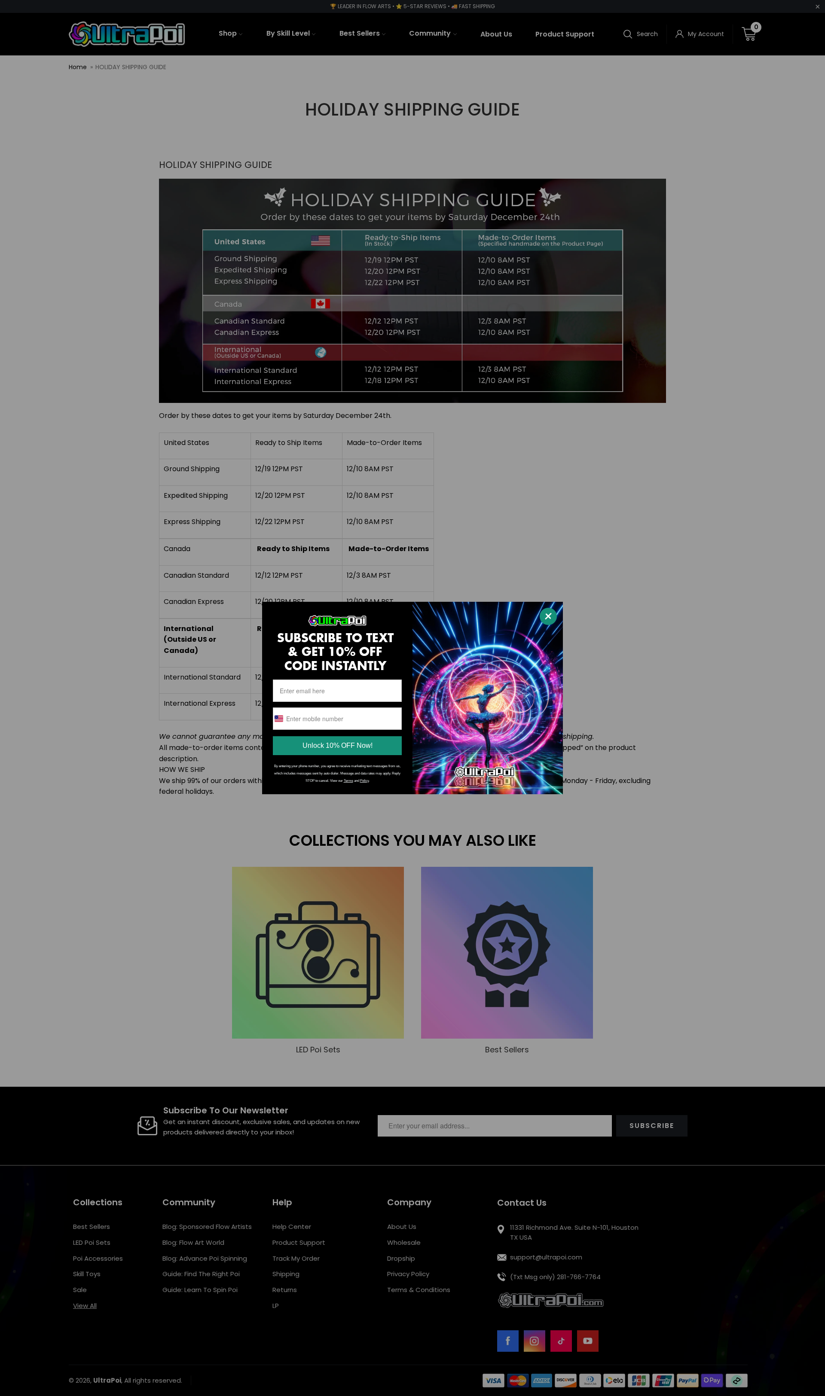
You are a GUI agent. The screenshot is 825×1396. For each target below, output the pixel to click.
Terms (348, 781)
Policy (364, 781)
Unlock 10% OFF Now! (337, 745)
